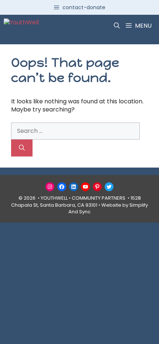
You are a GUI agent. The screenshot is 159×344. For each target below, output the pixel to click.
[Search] (22, 148)
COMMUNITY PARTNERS (98, 198)
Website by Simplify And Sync (108, 208)
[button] (117, 26)
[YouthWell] (21, 26)
